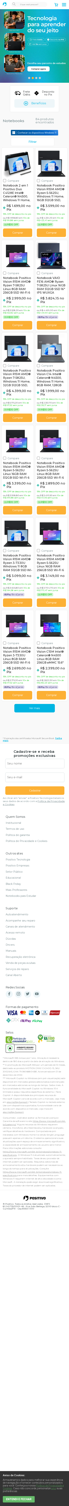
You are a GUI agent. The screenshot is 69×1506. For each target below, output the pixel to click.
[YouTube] (37, 994)
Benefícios (38, 103)
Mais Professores (16, 889)
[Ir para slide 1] (29, 78)
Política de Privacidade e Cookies (26, 841)
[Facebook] (9, 994)
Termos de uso (15, 828)
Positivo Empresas (17, 865)
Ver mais (34, 708)
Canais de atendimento (20, 926)
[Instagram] (18, 994)
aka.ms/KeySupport (17, 1102)
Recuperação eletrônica (21, 957)
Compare (13, 180)
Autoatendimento (17, 914)
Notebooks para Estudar (21, 895)
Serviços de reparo (17, 969)
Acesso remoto (15, 932)
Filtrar (32, 141)
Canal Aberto (14, 975)
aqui (53, 1488)
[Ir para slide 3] (36, 78)
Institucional (13, 822)
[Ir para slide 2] (33, 78)
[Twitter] (27, 994)
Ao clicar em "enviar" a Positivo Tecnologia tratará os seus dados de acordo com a (34, 801)
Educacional (13, 877)
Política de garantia (18, 835)
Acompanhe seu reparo (20, 920)
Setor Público (14, 871)
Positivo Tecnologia (18, 859)
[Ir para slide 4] (40, 78)
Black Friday (13, 883)
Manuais (11, 950)
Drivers (10, 944)
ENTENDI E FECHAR (18, 1499)
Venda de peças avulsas (21, 963)
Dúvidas (11, 938)
